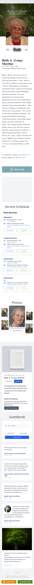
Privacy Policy (12, 577)
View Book (9, 381)
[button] (17, 539)
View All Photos (17, 330)
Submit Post (17, 437)
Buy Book (18, 381)
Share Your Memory (11, 408)
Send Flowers (24, 288)
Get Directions (10, 230)
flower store (21, 157)
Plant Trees (24, 230)
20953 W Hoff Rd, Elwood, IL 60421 (17, 267)
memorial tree (23, 155)
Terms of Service (22, 577)
